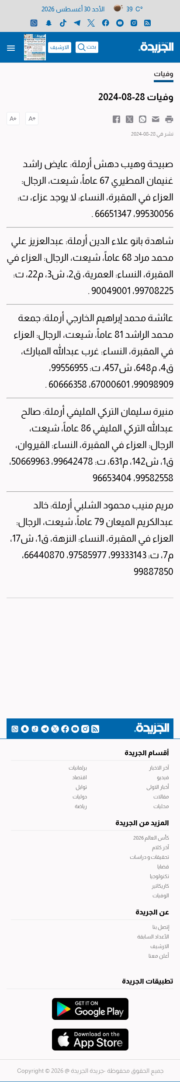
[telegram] (77, 23)
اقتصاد (79, 777)
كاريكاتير (160, 886)
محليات (161, 806)
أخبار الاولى (157, 787)
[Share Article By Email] (155, 118)
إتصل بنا (160, 927)
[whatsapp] (34, 23)
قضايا (163, 867)
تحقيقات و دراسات (149, 857)
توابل (81, 787)
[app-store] (90, 1035)
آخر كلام (160, 847)
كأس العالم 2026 (151, 838)
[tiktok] (63, 23)
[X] (91, 23)
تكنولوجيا (159, 876)
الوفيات (160, 896)
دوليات (80, 797)
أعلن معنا (159, 956)
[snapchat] (48, 23)
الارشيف (59, 47)
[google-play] (90, 1004)
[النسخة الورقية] (35, 47)
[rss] (147, 23)
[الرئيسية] (155, 46)
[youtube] (120, 23)
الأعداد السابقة (153, 937)
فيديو (163, 777)
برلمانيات (78, 768)
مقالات (161, 797)
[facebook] (105, 23)
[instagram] (134, 23)
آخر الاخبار (159, 768)
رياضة (81, 806)
